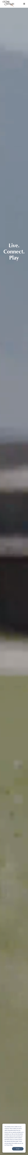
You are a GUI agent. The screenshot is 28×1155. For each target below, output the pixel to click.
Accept (17, 1148)
